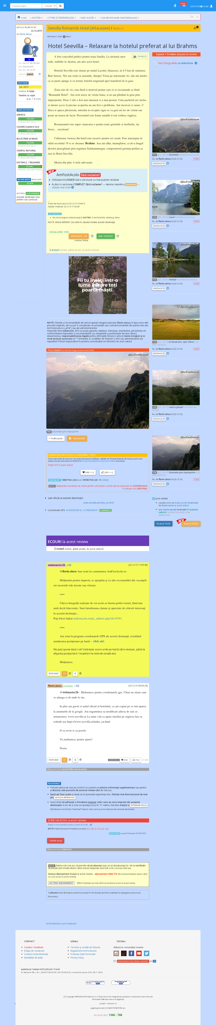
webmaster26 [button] (56, 565)
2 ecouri (54, 250)
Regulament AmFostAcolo (84, 950)
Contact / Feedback (33, 947)
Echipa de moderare (34, 950)
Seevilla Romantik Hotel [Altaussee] (79, 28)
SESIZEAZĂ (77, 236)
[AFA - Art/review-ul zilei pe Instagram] (117, 952)
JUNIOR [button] (30, 74)
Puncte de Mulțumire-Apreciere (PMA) (98, 461)
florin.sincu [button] (55, 686)
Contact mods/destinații (36, 954)
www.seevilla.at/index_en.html (98, 502)
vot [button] (146, 760)
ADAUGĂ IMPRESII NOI (65, 797)
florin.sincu (26, 34)
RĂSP (54, 673)
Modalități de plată (33, 957)
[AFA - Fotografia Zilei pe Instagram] (124, 952)
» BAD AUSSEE (87, 17)
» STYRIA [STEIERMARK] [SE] (60, 17)
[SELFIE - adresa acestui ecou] (75, 673)
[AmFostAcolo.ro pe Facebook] (132, 952)
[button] (70, 674)
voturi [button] (105, 479)
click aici (98, 641)
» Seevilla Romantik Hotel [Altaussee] (118, 17)
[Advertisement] (29, 255)
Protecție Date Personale (83, 954)
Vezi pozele (79, 438)
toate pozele (170, 509)
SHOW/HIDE (140, 833)
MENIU (117, 28)
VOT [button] (196, 159)
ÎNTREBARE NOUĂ (139, 805)
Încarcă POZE (163, 523)
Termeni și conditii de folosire (85, 947)
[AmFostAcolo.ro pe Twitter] (147, 952)
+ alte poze (56, 438)
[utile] (175, 5)
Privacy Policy (77, 957)
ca (185, 63)
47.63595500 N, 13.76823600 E (81, 510)
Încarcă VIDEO (191, 523)
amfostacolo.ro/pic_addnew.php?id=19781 (97, 618)
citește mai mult (61, 187)
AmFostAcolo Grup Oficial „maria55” (133, 961)
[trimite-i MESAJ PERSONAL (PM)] (69, 565)
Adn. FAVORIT (106, 236)
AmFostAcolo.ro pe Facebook (61, 923)
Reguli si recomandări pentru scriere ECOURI (68, 824)
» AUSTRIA (35, 17)
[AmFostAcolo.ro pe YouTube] (139, 952)
